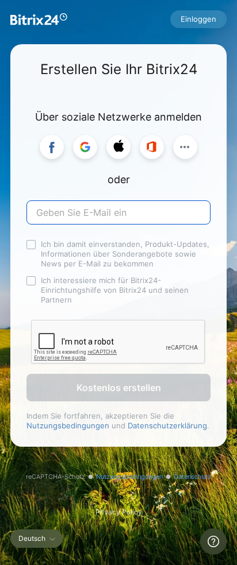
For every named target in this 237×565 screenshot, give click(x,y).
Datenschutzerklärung (167, 425)
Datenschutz (192, 477)
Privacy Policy (118, 512)
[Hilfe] (213, 541)
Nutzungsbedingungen (67, 425)
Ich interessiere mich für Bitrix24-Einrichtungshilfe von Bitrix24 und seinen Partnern (115, 290)
